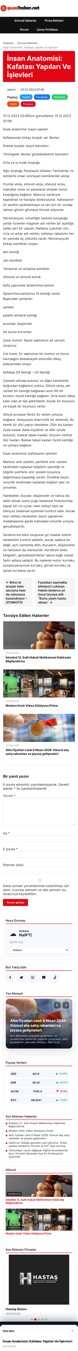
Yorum (9, 796)
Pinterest (28, 104)
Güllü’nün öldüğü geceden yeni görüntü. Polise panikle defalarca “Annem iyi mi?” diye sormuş (38, 1144)
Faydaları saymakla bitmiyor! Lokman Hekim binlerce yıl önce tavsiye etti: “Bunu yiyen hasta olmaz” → (52, 592)
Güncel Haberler (25, 20)
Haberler (8, 43)
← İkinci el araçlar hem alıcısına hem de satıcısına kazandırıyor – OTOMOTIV (16, 592)
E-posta (10, 849)
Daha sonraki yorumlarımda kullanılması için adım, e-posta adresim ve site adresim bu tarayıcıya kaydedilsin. (36, 890)
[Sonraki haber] (65, 1005)
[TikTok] (55, 977)
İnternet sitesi (13, 865)
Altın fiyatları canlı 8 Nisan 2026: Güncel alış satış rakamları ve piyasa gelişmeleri (39, 1136)
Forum (24, 29)
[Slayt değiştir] (32, 1319)
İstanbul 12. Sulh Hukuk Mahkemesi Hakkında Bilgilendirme (37, 1125)
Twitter (26, 97)
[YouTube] (43, 977)
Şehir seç (16, 942)
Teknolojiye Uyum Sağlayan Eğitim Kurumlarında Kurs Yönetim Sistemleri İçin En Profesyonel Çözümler (38, 1153)
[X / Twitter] (21, 977)
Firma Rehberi (54, 20)
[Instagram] (32, 977)
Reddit (13, 104)
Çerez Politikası (47, 29)
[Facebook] (10, 977)
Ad (6, 833)
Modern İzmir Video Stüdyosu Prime (31, 1130)
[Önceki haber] (57, 1005)
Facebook (42, 97)
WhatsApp (59, 97)
